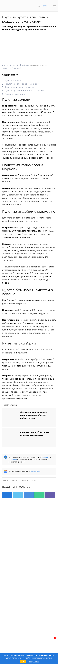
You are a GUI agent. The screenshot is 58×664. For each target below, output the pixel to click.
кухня (5, 480)
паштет (15, 480)
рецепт (25, 480)
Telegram (45, 457)
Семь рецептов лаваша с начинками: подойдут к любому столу (33, 415)
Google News (35, 471)
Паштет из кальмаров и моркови (22, 84)
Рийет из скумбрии (15, 94)
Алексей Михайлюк (19, 65)
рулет (34, 480)
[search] (39, 6)
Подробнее (34, 661)
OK (23, 661)
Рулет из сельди (13, 80)
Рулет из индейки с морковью (20, 87)
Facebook (12, 460)
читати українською (11, 68)
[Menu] (54, 6)
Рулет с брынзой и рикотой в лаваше (24, 90)
